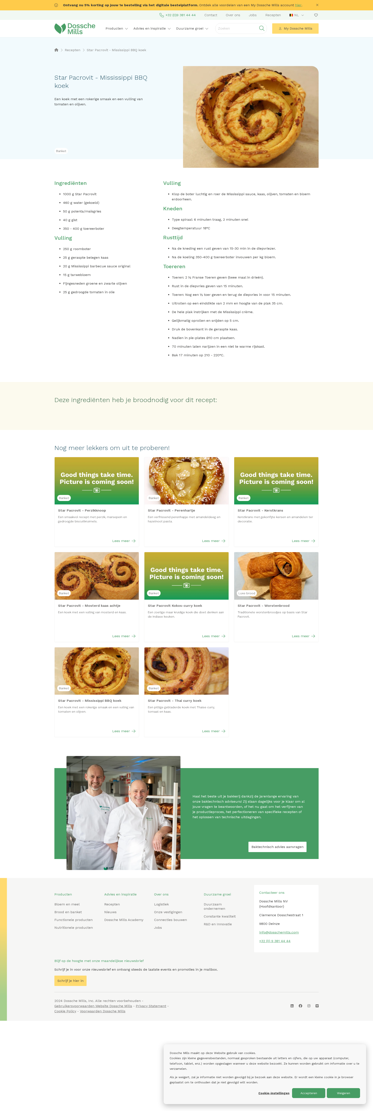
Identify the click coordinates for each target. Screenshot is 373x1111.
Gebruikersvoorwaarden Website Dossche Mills (93, 1006)
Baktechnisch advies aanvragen (277, 847)
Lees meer (121, 541)
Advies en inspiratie (120, 894)
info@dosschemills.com (279, 932)
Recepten (273, 15)
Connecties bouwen (170, 920)
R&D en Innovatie (218, 924)
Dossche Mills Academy (123, 920)
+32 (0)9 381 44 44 (181, 15)
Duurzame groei (217, 894)
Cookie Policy (65, 1011)
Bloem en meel (67, 904)
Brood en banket (68, 912)
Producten (63, 894)
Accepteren (308, 1093)
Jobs (253, 15)
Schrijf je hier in (70, 981)
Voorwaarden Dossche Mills (102, 1011)
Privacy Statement (151, 1006)
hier (298, 5)
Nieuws (110, 912)
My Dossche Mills (298, 28)
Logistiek (161, 904)
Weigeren (343, 1093)
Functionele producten (73, 920)
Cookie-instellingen (273, 1093)
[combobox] (297, 15)
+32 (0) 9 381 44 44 (275, 941)
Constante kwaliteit (220, 916)
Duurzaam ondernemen (214, 906)
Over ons (233, 15)
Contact (210, 15)
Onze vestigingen (168, 912)
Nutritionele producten (73, 928)
